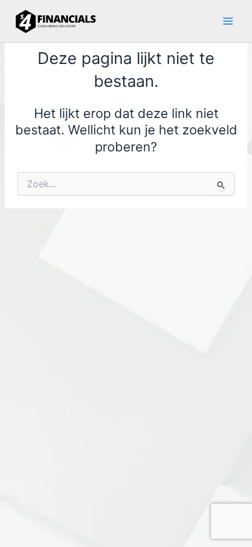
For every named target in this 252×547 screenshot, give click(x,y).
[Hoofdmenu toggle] (228, 21)
